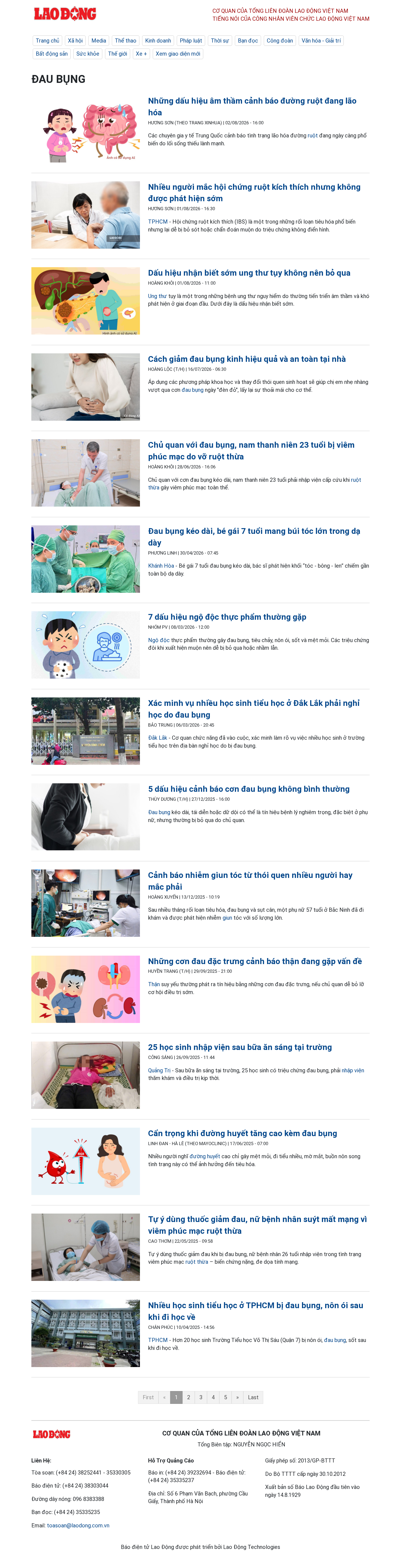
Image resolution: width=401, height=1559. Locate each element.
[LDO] (85, 130)
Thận (154, 984)
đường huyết (205, 1156)
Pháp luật (191, 40)
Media (98, 40)
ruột (313, 135)
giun (227, 917)
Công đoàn (280, 40)
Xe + (141, 53)
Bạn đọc (248, 40)
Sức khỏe (87, 53)
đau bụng (193, 390)
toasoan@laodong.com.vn (78, 1525)
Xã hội (75, 40)
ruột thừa (196, 1262)
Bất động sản (52, 53)
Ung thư (158, 296)
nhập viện (353, 1070)
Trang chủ (47, 40)
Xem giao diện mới (178, 53)
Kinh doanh (158, 40)
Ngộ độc (159, 640)
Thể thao (125, 40)
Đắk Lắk (157, 738)
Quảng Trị (159, 1070)
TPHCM (158, 221)
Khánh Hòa (161, 565)
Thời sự (220, 40)
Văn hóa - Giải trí (321, 40)
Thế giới (117, 53)
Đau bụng (159, 812)
